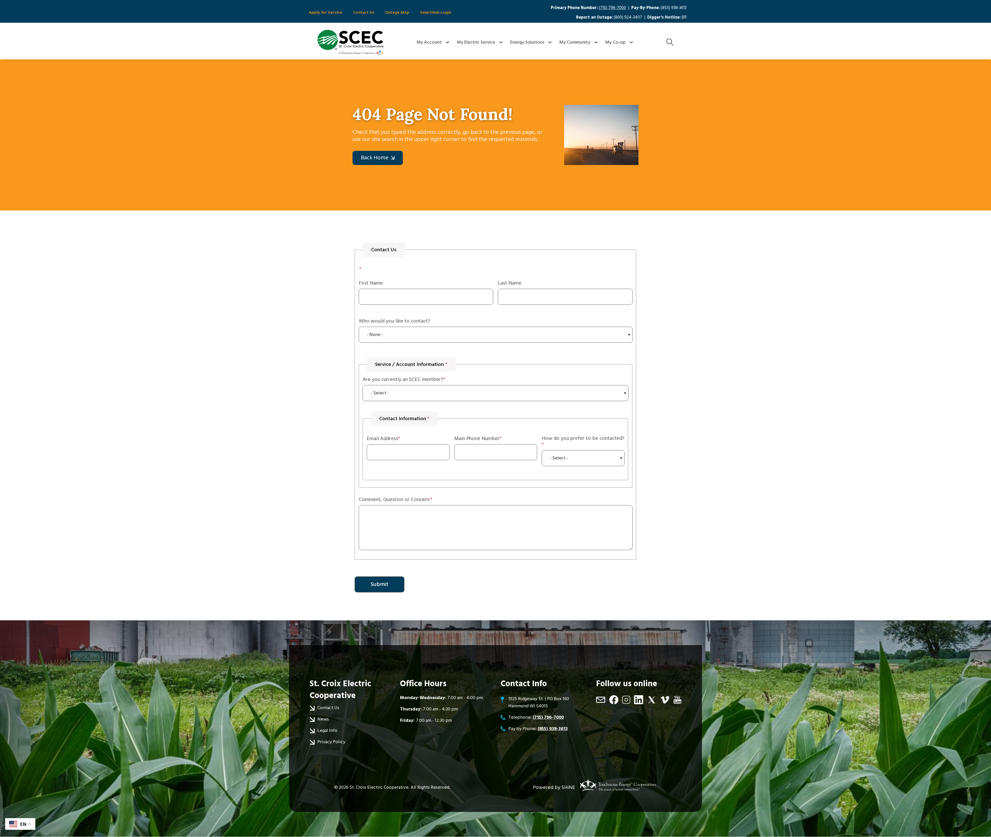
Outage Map (397, 12)
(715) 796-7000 (612, 8)
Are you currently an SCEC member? (403, 379)
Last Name (510, 283)
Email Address (382, 438)
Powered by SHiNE (554, 787)
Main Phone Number (477, 438)
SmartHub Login (435, 12)
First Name (371, 283)
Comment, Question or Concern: (394, 499)
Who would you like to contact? (394, 321)
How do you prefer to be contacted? (583, 438)
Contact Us (363, 12)
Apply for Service (325, 12)
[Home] (350, 42)
